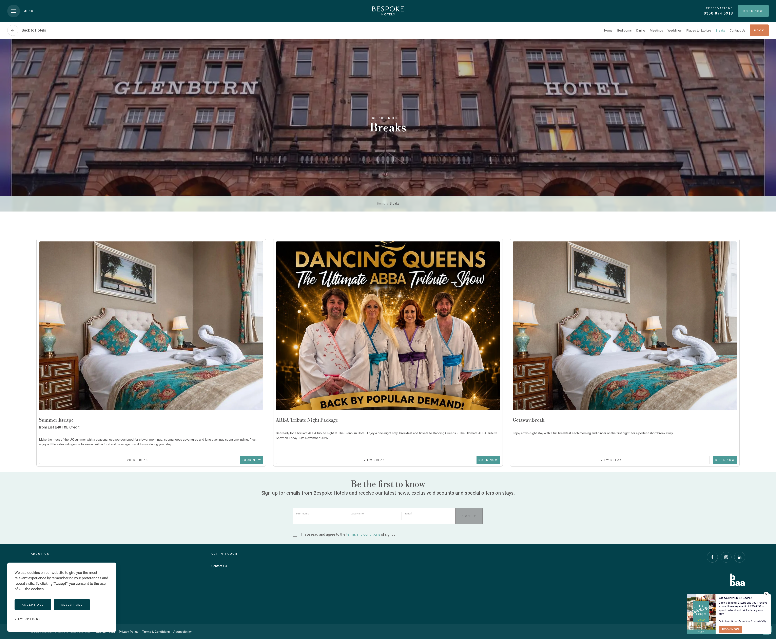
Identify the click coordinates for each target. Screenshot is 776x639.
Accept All (33, 604)
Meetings (656, 30)
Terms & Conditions (156, 632)
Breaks (720, 30)
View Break (137, 459)
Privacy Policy (128, 632)
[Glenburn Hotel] (388, 11)
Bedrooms (624, 30)
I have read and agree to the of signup (348, 534)
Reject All (72, 604)
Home (608, 30)
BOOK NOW (251, 459)
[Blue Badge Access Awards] (737, 579)
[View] (151, 325)
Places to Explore (698, 30)
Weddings (674, 30)
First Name (302, 513)
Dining (640, 30)
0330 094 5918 (718, 13)
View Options (28, 618)
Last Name (357, 513)
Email (408, 513)
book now (725, 459)
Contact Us (737, 30)
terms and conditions (363, 534)
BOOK (759, 30)
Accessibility (182, 632)
